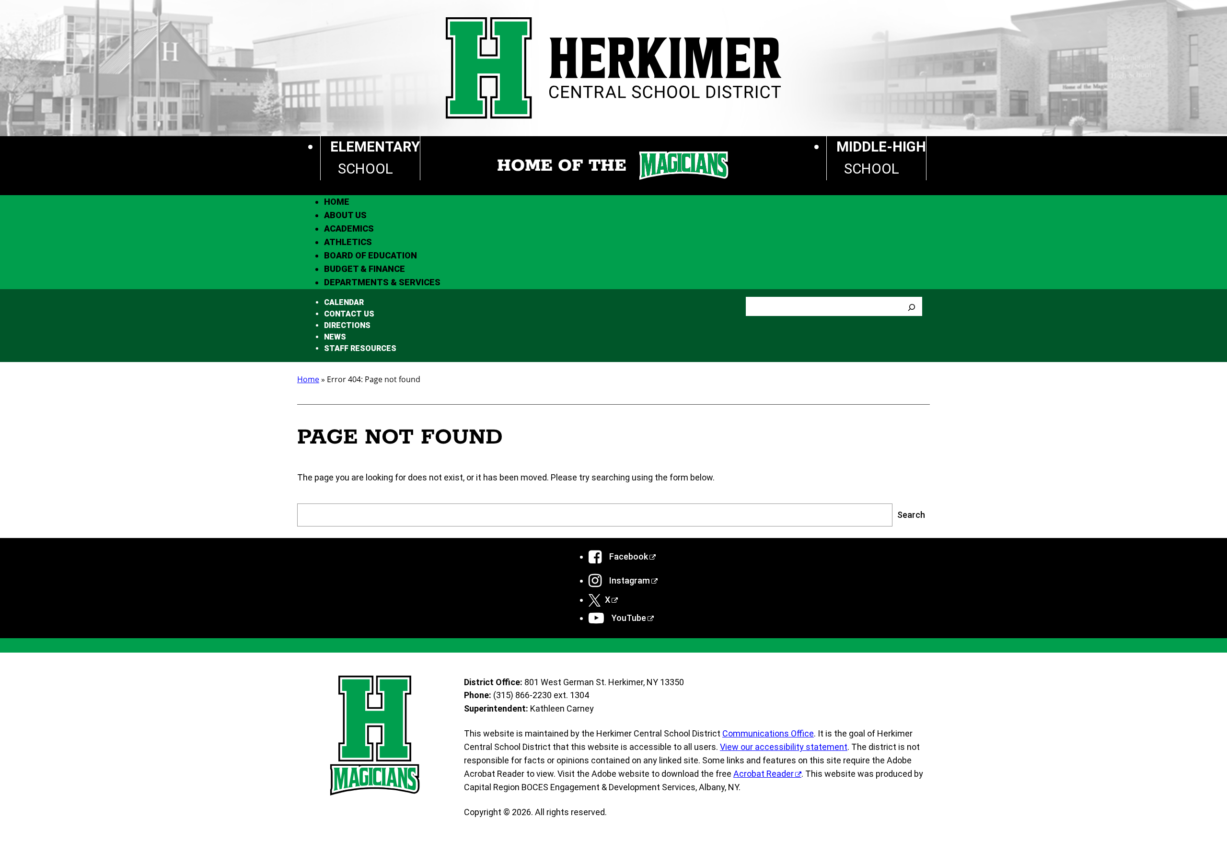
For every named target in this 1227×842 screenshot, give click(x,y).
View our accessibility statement (783, 747)
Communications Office (768, 733)
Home (308, 379)
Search (911, 515)
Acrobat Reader (763, 774)
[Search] (911, 306)
